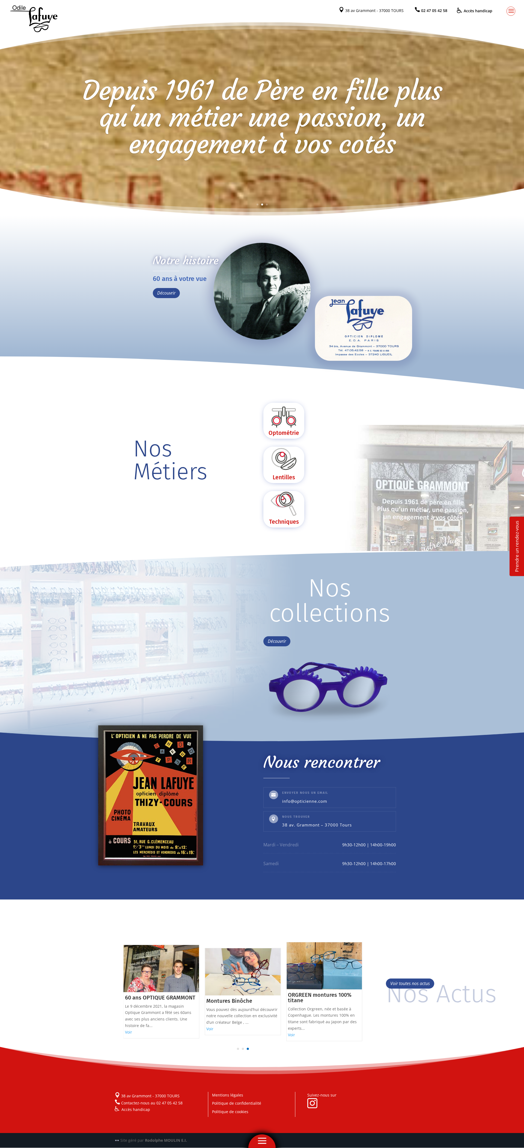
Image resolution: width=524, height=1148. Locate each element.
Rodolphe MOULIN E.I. (166, 1140)
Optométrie (284, 433)
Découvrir (166, 293)
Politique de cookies (230, 1111)
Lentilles (284, 477)
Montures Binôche (148, 1001)
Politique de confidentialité (236, 1103)
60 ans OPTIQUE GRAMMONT (323, 997)
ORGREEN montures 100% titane (238, 998)
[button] (238, 1049)
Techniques (284, 521)
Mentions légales (227, 1095)
